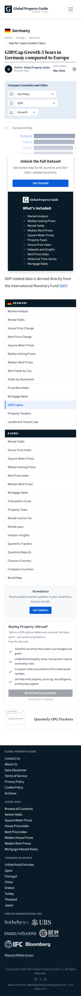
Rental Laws (16, 527)
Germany (34, 38)
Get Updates (40, 610)
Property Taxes (17, 510)
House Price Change (21, 328)
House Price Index (19, 450)
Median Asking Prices (22, 354)
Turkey (27, 142)
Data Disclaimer (16, 770)
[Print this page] (74, 68)
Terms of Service (16, 776)
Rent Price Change (20, 337)
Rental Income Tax (20, 518)
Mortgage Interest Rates (21, 849)
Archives (10, 793)
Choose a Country (19, 561)
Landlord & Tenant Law (23, 422)
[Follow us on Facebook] (45, 979)
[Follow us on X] (40, 979)
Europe (20, 38)
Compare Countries (20, 569)
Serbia (27, 148)
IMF (63, 286)
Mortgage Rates (18, 396)
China (9, 882)
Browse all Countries (19, 809)
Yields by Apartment (21, 379)
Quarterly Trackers (20, 544)
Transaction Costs (19, 501)
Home (8, 38)
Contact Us (12, 758)
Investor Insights (18, 535)
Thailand (11, 899)
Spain (9, 870)
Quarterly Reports (19, 552)
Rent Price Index (18, 475)
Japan (9, 905)
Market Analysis (18, 311)
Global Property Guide (37, 67)
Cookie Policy (14, 787)
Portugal (11, 876)
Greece (9, 888)
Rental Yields (16, 320)
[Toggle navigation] (70, 9)
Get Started (40, 183)
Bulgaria (26, 136)
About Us (11, 764)
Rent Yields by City (19, 371)
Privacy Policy (14, 781)
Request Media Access (19, 955)
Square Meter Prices (21, 345)
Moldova (26, 153)
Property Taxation (19, 413)
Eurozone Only (22, 128)
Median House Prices (19, 837)
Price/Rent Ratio (18, 388)
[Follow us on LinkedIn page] (35, 979)
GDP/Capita (15, 405)
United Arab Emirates (19, 864)
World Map (15, 578)
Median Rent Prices (20, 362)
